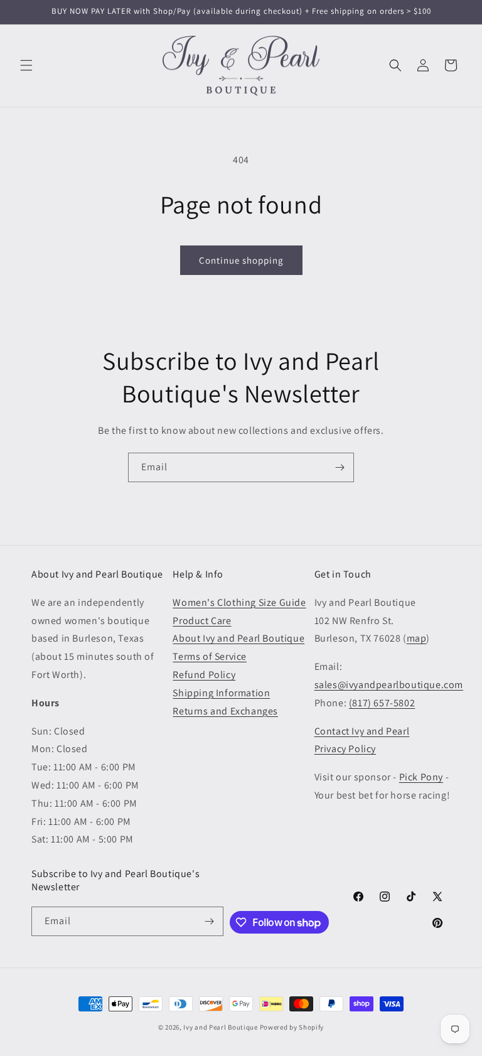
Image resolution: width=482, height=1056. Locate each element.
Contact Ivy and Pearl (362, 731)
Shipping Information (221, 692)
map (417, 638)
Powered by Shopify (292, 1027)
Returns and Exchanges (225, 711)
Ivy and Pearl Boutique (220, 1027)
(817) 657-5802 (382, 702)
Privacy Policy (345, 748)
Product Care (202, 620)
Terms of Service (210, 656)
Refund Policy (204, 674)
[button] (26, 65)
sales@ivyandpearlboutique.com (388, 684)
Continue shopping (241, 260)
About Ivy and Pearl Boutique (238, 638)
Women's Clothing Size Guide (239, 602)
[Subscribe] (339, 467)
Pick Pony (421, 777)
